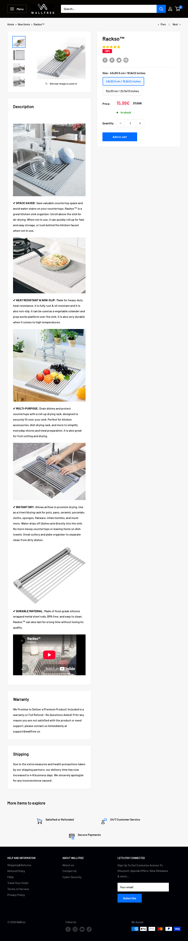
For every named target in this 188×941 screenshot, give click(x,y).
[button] (111, 47)
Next (175, 24)
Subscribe (129, 898)
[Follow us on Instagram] (75, 929)
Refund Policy (16, 871)
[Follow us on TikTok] (89, 929)
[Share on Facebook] (105, 60)
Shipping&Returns (19, 865)
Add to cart (120, 136)
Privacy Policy (16, 894)
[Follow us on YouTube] (82, 929)
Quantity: (108, 123)
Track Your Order (18, 883)
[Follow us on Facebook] (68, 929)
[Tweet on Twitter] (119, 60)
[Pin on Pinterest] (112, 60)
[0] (177, 9)
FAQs (10, 877)
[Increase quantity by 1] (140, 123)
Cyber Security (72, 877)
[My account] (170, 9)
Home (10, 24)
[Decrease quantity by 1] (120, 123)
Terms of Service (18, 889)
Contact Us (69, 871)
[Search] (161, 9)
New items (24, 24)
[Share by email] (126, 60)
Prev (163, 24)
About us (68, 865)
